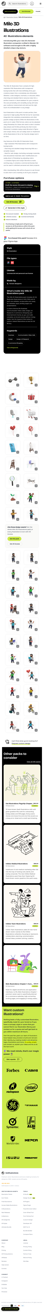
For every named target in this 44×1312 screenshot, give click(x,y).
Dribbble (4, 1284)
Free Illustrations (7, 1201)
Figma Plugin (27, 1205)
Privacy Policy (27, 1246)
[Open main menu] (40, 3)
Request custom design (21, 743)
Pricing (4, 1250)
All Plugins (26, 1201)
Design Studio (29, 1198)
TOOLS (25, 1191)
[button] (32, 4)
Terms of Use (27, 1254)
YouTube (4, 1288)
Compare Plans (28, 1234)
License (25, 1243)
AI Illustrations (6, 1209)
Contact (4, 1268)
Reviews (4, 1261)
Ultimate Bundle (6, 1227)
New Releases (6, 1212)
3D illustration (12, 251)
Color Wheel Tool (28, 1212)
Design (10, 339)
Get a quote (11, 1059)
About (3, 1243)
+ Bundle (37, 11)
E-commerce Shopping (15, 343)
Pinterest (4, 1291)
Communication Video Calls (26, 335)
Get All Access (12, 202)
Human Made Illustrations (9, 1205)
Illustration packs (11, 17)
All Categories (6, 1220)
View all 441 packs (33, 762)
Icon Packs (5, 1198)
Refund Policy (27, 1257)
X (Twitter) (5, 1277)
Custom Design (28, 1220)
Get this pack (14, 539)
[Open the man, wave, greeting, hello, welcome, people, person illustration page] (36, 596)
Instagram (5, 1281)
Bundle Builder (27, 1230)
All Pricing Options (7, 1254)
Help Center (5, 1265)
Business (11, 335)
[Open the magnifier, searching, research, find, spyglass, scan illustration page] (17, 485)
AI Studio (27, 1194)
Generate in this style (16, 208)
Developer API (27, 1223)
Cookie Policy (27, 1250)
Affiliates (4, 1257)
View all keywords (12, 347)
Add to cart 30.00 (17, 196)
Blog (3, 1246)
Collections (5, 1216)
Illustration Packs (7, 1194)
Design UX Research (23, 339)
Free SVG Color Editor (30, 1209)
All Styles (4, 1223)
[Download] (12, 380)
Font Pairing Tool (28, 1216)
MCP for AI (26, 1227)
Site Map (26, 1261)
